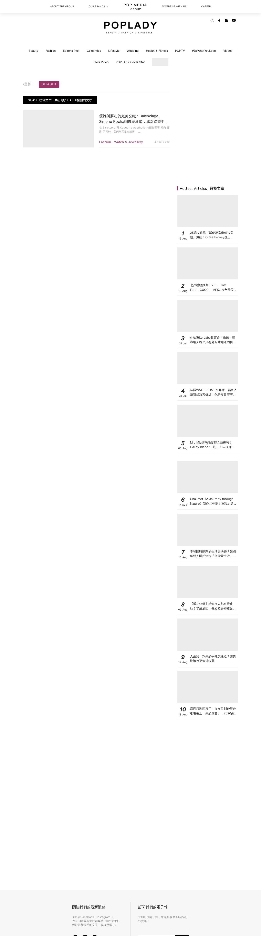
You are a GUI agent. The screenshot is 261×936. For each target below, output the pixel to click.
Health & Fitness (157, 50)
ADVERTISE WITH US (174, 6)
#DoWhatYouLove (204, 50)
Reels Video (100, 62)
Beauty (33, 50)
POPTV (180, 50)
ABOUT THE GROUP (62, 6)
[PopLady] (130, 27)
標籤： (30, 84)
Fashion (50, 50)
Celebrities (94, 50)
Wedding (133, 50)
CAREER (206, 6)
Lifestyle (113, 50)
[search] (212, 20)
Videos (227, 50)
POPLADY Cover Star (130, 62)
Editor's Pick (71, 50)
